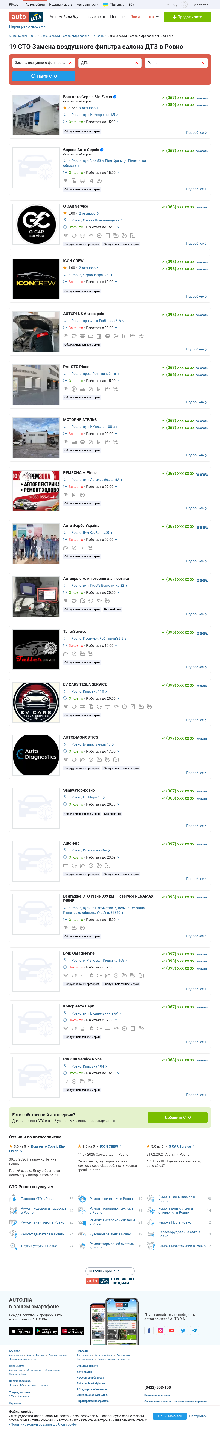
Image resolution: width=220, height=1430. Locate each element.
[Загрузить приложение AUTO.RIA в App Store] (21, 1331)
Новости (117, 16)
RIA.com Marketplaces (91, 1383)
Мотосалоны (34, 1370)
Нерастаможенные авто (22, 1359)
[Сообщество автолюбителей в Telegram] (194, 1330)
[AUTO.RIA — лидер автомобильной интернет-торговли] (26, 17)
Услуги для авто (19, 1392)
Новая (12, 1385)
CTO (11, 1396)
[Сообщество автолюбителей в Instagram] (160, 1330)
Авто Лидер (84, 1371)
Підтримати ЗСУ (122, 4)
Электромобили (17, 1374)
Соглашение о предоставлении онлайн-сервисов (175, 1401)
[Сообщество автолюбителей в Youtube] (171, 1330)
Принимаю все (170, 1416)
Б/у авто (14, 1351)
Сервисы (15, 1403)
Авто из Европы (35, 1355)
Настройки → (200, 1416)
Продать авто (189, 17)
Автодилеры (16, 1355)
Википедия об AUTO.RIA (92, 1395)
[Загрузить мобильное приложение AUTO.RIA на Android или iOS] (114, 1321)
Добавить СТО (178, 1117)
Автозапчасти (87, 4)
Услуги (44, 1385)
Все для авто (142, 16)
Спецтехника (52, 1370)
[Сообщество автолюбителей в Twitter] (183, 1330)
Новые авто (94, 16)
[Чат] (168, 4)
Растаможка (123, 1355)
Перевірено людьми (27, 26)
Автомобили (35, 4)
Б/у (22, 1385)
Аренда (32, 1385)
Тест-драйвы (84, 1355)
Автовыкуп (24, 1396)
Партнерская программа (93, 1401)
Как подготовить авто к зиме (114, 1359)
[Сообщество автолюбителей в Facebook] (149, 1330)
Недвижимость (61, 4)
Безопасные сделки (157, 1395)
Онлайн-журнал (85, 1359)
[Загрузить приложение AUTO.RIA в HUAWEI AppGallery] (72, 1331)
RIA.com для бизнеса (90, 1377)
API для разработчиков (92, 1389)
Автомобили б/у (64, 16)
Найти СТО (47, 76)
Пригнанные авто (58, 1355)
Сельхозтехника (20, 1381)
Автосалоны (16, 1370)
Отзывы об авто (87, 1365)
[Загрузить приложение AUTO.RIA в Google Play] (46, 1331)
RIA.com (15, 4)
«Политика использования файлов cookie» (43, 1424)
